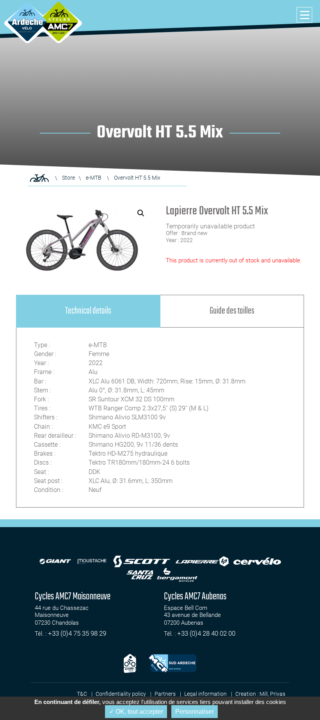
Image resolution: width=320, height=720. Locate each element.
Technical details (88, 311)
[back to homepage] (27, 21)
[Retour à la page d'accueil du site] (39, 178)
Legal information (205, 694)
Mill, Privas (272, 694)
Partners (165, 694)
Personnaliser (194, 711)
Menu (304, 15)
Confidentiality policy (121, 694)
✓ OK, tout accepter (136, 711)
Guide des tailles (232, 311)
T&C (82, 694)
